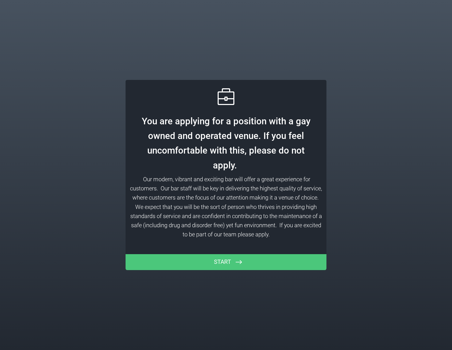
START (222, 262)
